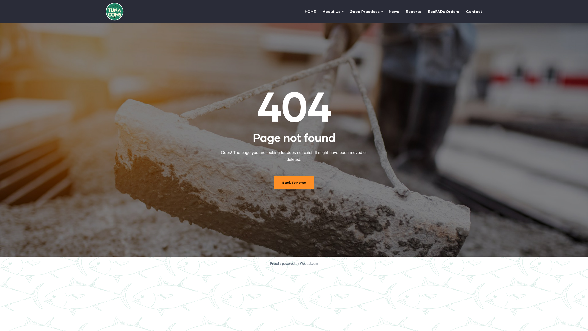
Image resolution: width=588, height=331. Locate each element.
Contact (474, 11)
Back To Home (294, 182)
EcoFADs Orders (443, 11)
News (394, 11)
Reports (413, 11)
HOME (310, 11)
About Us (331, 11)
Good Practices (365, 11)
